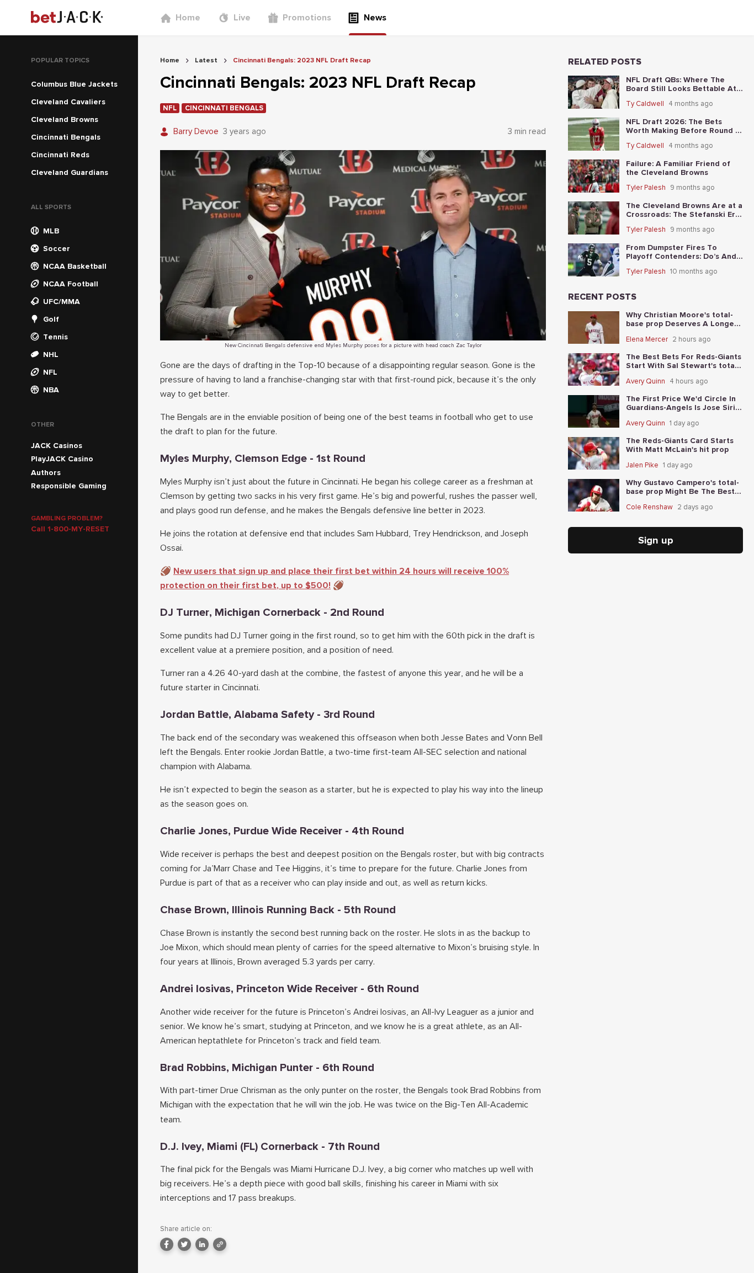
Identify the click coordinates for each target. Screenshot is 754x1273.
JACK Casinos (56, 445)
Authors (46, 472)
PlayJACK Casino (62, 459)
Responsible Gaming (69, 486)
